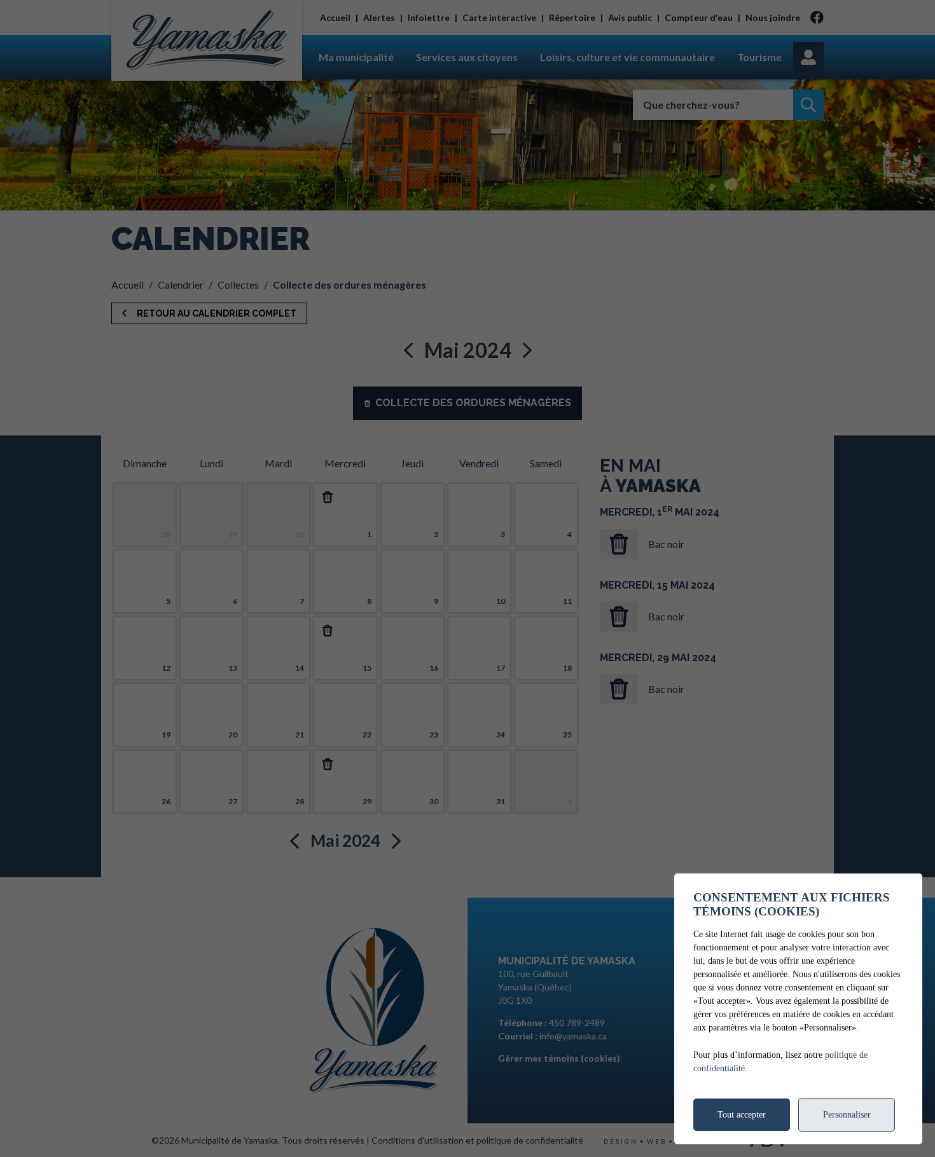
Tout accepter (741, 1114)
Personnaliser (847, 1114)
